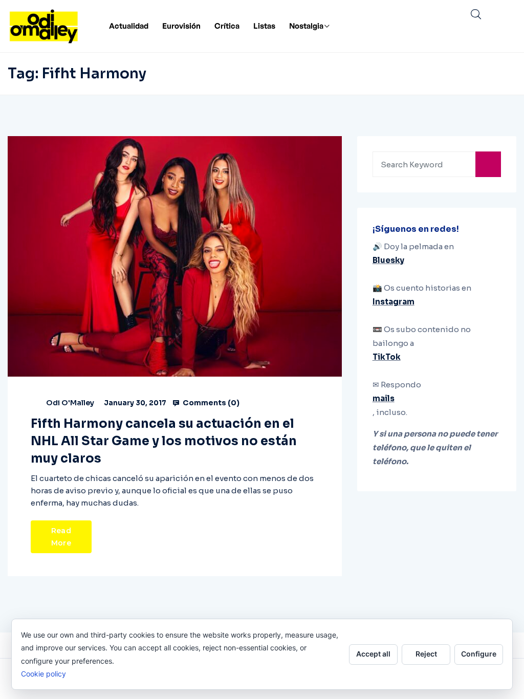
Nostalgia (306, 26)
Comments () (210, 403)
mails (384, 398)
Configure (478, 653)
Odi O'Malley (70, 402)
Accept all (373, 653)
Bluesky (388, 260)
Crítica (226, 26)
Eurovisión (181, 26)
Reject (426, 653)
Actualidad (128, 26)
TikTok (387, 357)
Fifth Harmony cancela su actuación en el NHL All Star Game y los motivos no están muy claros (164, 441)
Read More (61, 537)
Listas (264, 26)
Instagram (393, 302)
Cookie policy (43, 673)
